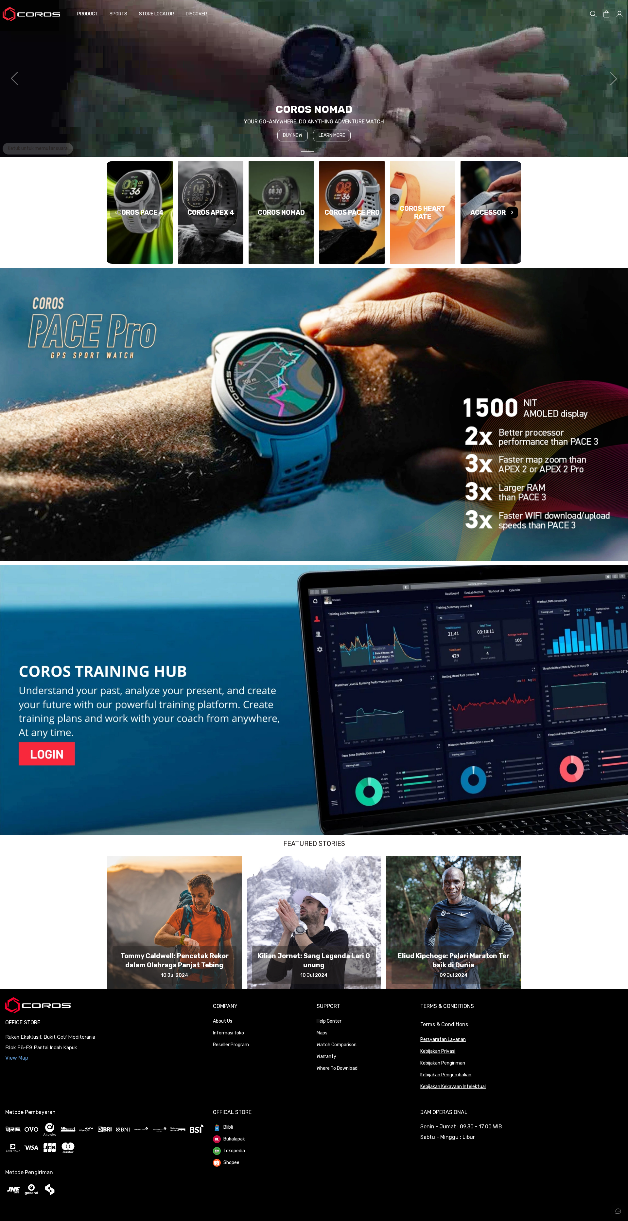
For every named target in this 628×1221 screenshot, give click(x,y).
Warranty (326, 1056)
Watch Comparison (337, 1045)
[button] (606, 14)
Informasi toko (228, 1033)
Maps (322, 1033)
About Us (222, 1021)
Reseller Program (231, 1045)
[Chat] (618, 1211)
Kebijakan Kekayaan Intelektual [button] (453, 1086)
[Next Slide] (512, 212)
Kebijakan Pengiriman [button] (442, 1063)
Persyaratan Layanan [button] (443, 1039)
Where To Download (337, 1068)
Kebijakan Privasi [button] (437, 1051)
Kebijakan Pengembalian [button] (445, 1075)
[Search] (593, 14)
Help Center (329, 1021)
